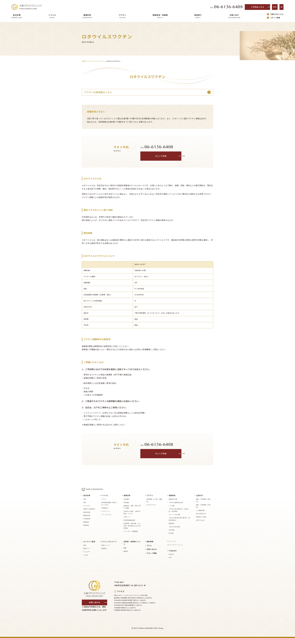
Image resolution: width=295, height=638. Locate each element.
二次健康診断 (200, 510)
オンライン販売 (89, 541)
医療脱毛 (171, 523)
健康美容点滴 (173, 499)
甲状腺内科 (86, 519)
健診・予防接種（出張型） (203, 506)
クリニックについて (109, 541)
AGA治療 (172, 530)
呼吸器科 (86, 525)
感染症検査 (86, 512)
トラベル (104, 495)
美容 (84, 545)
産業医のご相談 (201, 517)
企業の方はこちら (276, 14)
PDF (136, 319)
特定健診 (126, 502)
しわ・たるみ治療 (174, 514)
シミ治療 (171, 506)
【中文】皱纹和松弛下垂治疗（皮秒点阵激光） (179, 519)
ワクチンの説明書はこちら (98, 92)
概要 (125, 548)
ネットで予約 (161, 156)
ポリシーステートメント (175, 545)
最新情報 (150, 541)
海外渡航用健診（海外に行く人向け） (109, 504)
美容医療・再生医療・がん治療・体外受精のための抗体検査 (132, 526)
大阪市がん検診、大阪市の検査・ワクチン (132, 512)
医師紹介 (104, 548)
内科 (84, 499)
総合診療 (86, 495)
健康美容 (172, 495)
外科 (84, 502)
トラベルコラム (106, 514)
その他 (85, 555)
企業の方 (199, 495)
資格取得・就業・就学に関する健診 (132, 507)
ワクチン (104, 499)
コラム (149, 545)
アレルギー (86, 506)
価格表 (126, 551)
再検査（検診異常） (89, 509)
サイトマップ (171, 541)
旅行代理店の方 (201, 513)
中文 (274, 7)
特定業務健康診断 (129, 520)
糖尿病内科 (86, 515)
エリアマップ (105, 511)
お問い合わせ (200, 520)
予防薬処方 (104, 508)
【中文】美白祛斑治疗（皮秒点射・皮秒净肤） (179, 510)
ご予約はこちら (257, 7)
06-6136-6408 (226, 7)
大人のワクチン (151, 505)
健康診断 (127, 495)
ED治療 (171, 533)
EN (281, 7)
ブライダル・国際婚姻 (131, 531)
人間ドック (127, 517)
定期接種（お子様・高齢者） (154, 500)
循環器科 (86, 522)
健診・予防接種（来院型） (203, 500)
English (171, 554)
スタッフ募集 (275, 18)
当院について (105, 545)
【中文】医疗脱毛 (174, 527)
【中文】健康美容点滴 (176, 502)
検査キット (86, 548)
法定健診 (126, 499)
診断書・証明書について (132, 542)
